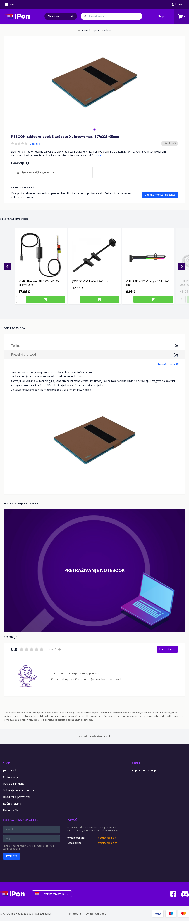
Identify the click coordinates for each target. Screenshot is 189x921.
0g (176, 346)
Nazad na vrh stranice (92, 736)
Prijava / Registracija (144, 770)
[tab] (94, 129)
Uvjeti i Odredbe (95, 913)
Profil (136, 763)
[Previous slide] (7, 266)
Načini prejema (12, 803)
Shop (161, 16)
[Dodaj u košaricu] (45, 299)
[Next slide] (181, 266)
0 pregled (35, 143)
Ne (176, 354)
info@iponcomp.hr (107, 837)
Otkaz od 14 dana (13, 783)
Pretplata (11, 856)
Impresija (75, 913)
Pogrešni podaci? (168, 364)
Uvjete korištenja (35, 845)
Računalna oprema (92, 30)
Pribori (106, 30)
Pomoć (72, 819)
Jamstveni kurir (11, 770)
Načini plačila (10, 810)
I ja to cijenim (167, 649)
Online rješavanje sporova (18, 790)
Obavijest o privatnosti (16, 797)
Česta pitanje (11, 777)
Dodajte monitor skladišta (160, 194)
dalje (99, 155)
